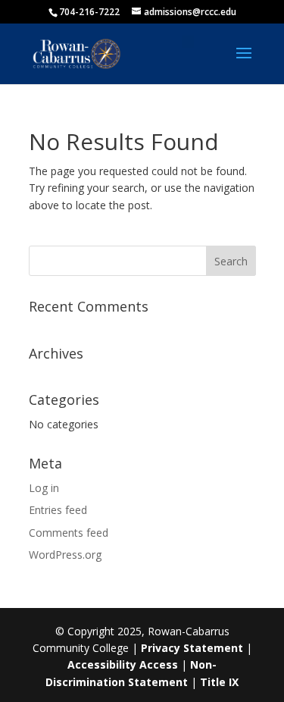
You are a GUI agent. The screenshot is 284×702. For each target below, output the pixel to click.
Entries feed (58, 510)
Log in (44, 488)
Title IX (219, 682)
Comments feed (68, 532)
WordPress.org (65, 554)
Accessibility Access (122, 664)
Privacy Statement (192, 648)
